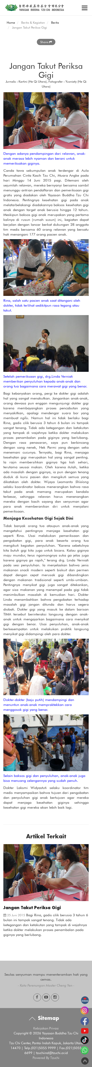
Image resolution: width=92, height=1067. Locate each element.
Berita (55, 22)
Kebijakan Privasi (46, 1028)
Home (11, 22)
